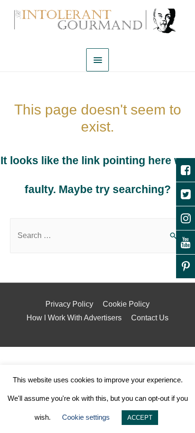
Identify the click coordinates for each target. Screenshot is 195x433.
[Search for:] (97, 235)
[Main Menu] (97, 59)
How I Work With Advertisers (74, 318)
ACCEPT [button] (139, 417)
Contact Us (149, 318)
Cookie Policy (126, 304)
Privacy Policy (69, 304)
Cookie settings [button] (86, 417)
